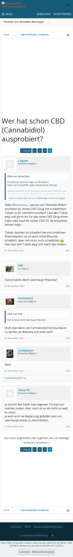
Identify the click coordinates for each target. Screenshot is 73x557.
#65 (68, 426)
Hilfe (28, 526)
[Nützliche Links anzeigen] (68, 34)
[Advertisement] (36, 77)
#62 (68, 286)
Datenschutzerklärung (34, 535)
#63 (68, 338)
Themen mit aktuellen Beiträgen (23, 21)
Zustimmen (24, 551)
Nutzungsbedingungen (48, 526)
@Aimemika (20, 205)
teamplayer (26, 350)
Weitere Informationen (43, 551)
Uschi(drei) (25, 298)
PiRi (20, 265)
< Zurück (26, 150)
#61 (68, 250)
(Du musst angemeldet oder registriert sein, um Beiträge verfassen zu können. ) (36, 440)
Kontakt (16, 526)
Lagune (23, 160)
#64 (68, 370)
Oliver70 (24, 390)
